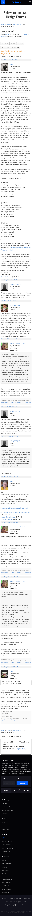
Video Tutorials (6, 863)
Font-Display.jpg (6, 277)
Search (5, 43)
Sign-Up (22, 783)
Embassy (4, 867)
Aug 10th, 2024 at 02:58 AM (9, 406)
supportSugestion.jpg (8, 517)
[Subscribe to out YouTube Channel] (23, 791)
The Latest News (7, 807)
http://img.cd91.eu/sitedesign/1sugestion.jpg (15, 508)
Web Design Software (12, 901)
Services (4, 834)
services (4, 769)
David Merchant (15, 305)
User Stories (5, 874)
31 (9, 56)
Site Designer (17, 24)
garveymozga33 (15, 441)
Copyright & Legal (10, 905)
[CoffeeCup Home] (17, 2)
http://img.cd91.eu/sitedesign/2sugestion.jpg (15, 512)
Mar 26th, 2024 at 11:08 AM (9, 280)
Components (5, 892)
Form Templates (6, 889)
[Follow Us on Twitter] (14, 791)
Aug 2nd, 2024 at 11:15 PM (8, 300)
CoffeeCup (5, 800)
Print (13, 43)
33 (14, 56)
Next (17, 56)
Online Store (26, 898)
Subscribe (6, 47)
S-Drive (4, 838)
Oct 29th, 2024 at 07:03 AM (9, 667)
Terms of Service (17, 912)
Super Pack (5, 829)
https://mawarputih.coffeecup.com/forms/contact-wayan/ (16, 402)
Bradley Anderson (15, 284)
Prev (4, 56)
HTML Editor (8, 765)
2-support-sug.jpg (6, 519)
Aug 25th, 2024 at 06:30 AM (9, 476)
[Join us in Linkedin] (28, 791)
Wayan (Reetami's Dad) (17, 343)
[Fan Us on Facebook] (19, 791)
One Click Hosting (7, 841)
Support (4, 860)
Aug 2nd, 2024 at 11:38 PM (9, 339)
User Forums (5, 870)
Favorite (16, 47)
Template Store (7, 879)
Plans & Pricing (6, 851)
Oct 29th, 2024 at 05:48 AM (9, 577)
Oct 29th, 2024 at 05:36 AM (9, 522)
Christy (12, 481)
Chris (11, 64)
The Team (5, 803)
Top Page (4, 898)
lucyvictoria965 (15, 411)
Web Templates (6, 882)
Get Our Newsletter (8, 810)
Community (5, 856)
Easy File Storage (7, 844)
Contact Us (5, 813)
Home (2, 24)
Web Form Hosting (7, 848)
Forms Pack (5, 826)
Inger (11, 671)
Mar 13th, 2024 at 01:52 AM (9, 59)
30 (7, 56)
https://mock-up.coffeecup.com (9, 720)
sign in (7, 34)
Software (5, 819)
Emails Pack (5, 822)
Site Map (24, 905)
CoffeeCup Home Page (15, 898)
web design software (17, 767)
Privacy (18, 905)
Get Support (22, 901)
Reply (21, 43)
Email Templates (6, 886)
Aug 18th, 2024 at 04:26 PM (9, 436)
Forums (8, 24)
